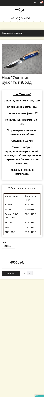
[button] (39, 396)
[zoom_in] (22, 58)
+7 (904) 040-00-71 (21, 18)
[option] (22, 58)
